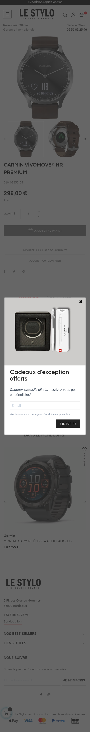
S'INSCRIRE (68, 423)
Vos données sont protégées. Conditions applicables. (40, 414)
